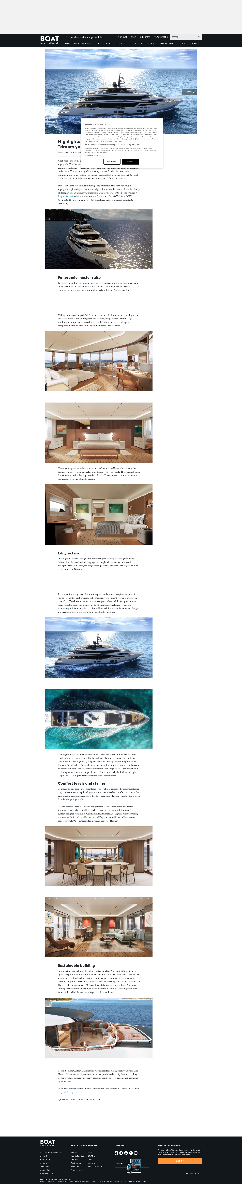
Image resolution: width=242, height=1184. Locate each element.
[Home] (51, 40)
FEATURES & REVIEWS (83, 43)
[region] (122, 143)
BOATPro (91, 1156)
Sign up (180, 1161)
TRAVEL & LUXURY (147, 43)
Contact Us (45, 1160)
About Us (44, 1156)
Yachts (74, 1153)
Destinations (76, 1163)
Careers (43, 1163)
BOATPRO (195, 43)
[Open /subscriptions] (131, 1166)
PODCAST (122, 37)
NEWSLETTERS (161, 37)
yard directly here (69, 1092)
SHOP (133, 37)
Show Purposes (112, 162)
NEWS (67, 43)
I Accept (130, 162)
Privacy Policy (46, 1174)
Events (91, 1153)
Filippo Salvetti (65, 196)
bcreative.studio (95, 1167)
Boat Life (75, 1167)
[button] (189, 92)
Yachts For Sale (77, 1156)
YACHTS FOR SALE (104, 43)
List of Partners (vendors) (93, 155)
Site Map (91, 1163)
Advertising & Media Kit (50, 1153)
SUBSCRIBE (145, 37)
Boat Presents (77, 1170)
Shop (90, 1160)
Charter (74, 1160)
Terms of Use (46, 1167)
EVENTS (184, 43)
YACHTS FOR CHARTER (126, 43)
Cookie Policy (46, 1170)
